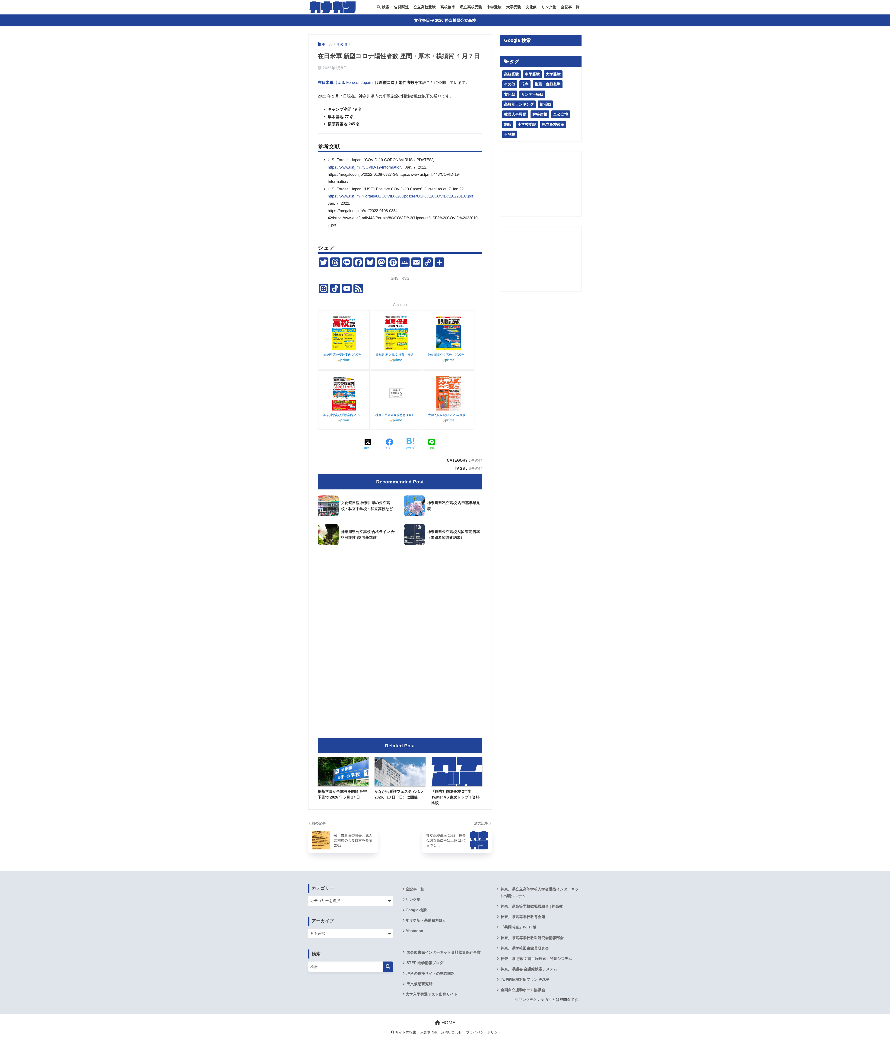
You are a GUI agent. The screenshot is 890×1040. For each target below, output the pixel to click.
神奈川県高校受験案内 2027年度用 (344, 415)
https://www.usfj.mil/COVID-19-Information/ (365, 167)
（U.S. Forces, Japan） (346, 82)
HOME (447, 1022)
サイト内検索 (405, 1032)
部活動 (545, 104)
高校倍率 (447, 7)
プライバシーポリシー (483, 1032)
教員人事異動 (515, 114)
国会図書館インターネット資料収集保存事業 (443, 952)
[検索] (388, 967)
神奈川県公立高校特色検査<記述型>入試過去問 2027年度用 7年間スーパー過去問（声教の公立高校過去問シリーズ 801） (396, 415)
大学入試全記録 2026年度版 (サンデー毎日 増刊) (449, 415)
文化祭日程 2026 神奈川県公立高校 (445, 20)
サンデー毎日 (532, 94)
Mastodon (414, 931)
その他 (476, 460)
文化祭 (531, 7)
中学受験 (494, 7)
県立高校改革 (553, 124)
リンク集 (548, 7)
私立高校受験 (471, 7)
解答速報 (539, 114)
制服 (508, 124)
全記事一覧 (570, 7)
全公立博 (560, 114)
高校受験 (511, 74)
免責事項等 (428, 1032)
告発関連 (401, 7)
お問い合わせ (451, 1032)
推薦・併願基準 (548, 84)
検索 (385, 7)
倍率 (525, 84)
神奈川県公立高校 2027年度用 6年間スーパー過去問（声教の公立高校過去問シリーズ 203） (449, 355)
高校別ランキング (519, 104)
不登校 (509, 134)
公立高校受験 (424, 7)
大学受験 (513, 7)
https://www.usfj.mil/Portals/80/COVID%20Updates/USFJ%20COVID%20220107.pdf (400, 196)
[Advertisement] (400, 587)
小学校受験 (527, 124)
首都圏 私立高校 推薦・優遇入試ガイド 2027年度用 (396, 355)
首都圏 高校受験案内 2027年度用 (344, 355)
